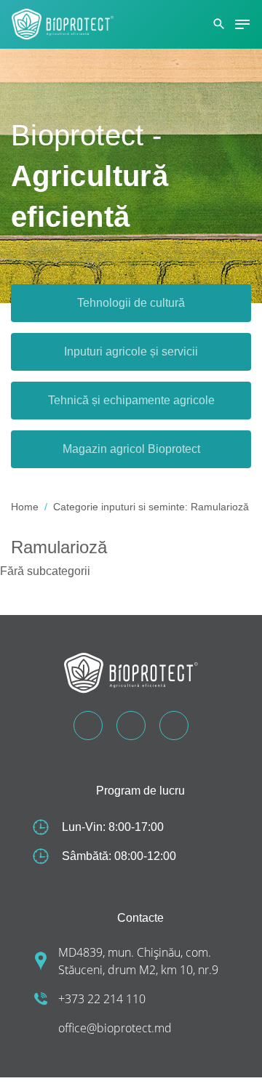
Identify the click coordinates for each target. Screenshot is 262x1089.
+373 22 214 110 (102, 999)
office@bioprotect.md (115, 1028)
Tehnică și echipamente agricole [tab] (131, 400)
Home (25, 507)
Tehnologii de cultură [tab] (131, 303)
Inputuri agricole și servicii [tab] (131, 351)
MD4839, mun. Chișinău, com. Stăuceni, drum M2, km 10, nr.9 (138, 961)
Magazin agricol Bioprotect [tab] (131, 449)
